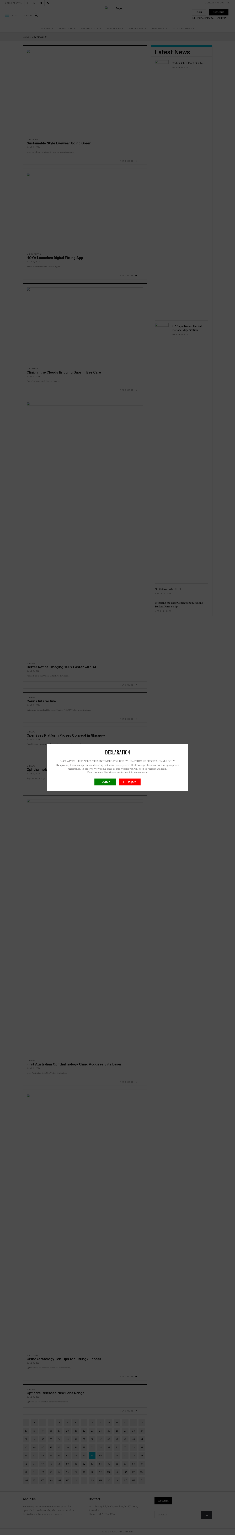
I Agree (105, 782)
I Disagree (129, 782)
